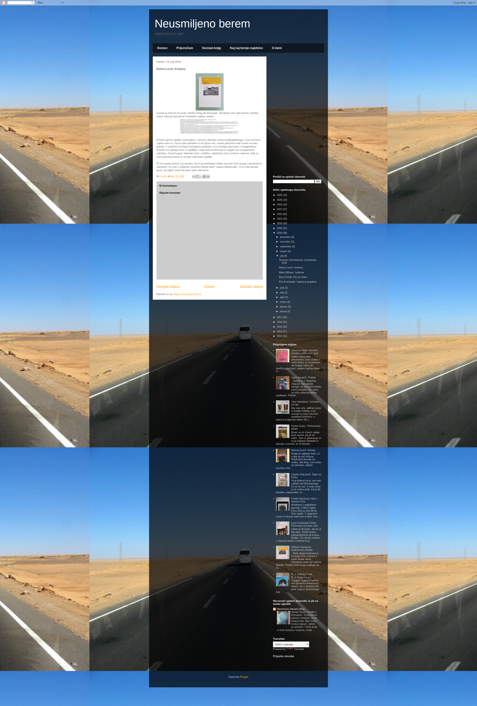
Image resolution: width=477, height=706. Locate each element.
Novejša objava (168, 287)
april (282, 297)
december (285, 237)
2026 (280, 195)
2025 (280, 199)
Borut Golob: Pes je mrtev (293, 277)
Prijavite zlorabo (283, 656)
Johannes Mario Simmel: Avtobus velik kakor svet (304, 352)
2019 (280, 228)
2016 (280, 322)
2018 (280, 232)
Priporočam (184, 48)
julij (282, 255)
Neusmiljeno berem (202, 23)
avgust (284, 251)
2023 (280, 209)
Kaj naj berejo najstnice (246, 48)
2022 (280, 214)
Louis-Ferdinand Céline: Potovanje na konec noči (304, 524)
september (286, 246)
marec (283, 301)
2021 (280, 218)
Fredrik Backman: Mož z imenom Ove (304, 500)
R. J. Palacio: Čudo (301, 574)
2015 (280, 326)
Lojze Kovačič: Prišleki (303, 377)
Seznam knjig (211, 48)
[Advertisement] (297, 115)
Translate (299, 649)
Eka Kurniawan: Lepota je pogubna (297, 281)
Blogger (244, 676)
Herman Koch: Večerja (303, 450)
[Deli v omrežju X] (201, 176)
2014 (280, 331)
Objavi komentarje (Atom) (187, 294)
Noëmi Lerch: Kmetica (291, 267)
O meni (277, 48)
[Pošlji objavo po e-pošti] (194, 176)
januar (283, 311)
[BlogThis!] (197, 176)
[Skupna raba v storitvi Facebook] (204, 176)
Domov (162, 48)
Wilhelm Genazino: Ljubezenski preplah (302, 548)
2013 (280, 336)
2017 (280, 317)
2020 (280, 223)
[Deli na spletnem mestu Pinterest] (208, 176)
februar (284, 306)
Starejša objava (251, 287)
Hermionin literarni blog (291, 609)
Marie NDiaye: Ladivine (291, 272)
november (285, 241)
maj (282, 292)
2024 (280, 204)
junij (282, 287)
